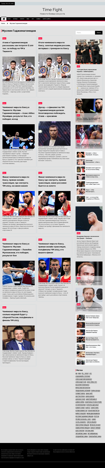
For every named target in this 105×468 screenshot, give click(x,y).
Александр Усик (81, 382)
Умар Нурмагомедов (82, 425)
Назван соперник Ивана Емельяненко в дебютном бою (88, 308)
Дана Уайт (89, 393)
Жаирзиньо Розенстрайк (93, 402)
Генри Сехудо (95, 390)
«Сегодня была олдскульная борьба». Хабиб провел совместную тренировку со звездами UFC (86, 71)
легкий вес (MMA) (81, 433)
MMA (79, 373)
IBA (76, 373)
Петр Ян (96, 416)
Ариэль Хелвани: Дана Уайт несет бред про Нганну (92, 317)
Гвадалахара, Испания (83, 390)
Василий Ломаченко (82, 385)
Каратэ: (87, 407)
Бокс (9, 18)
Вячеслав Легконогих (83, 387)
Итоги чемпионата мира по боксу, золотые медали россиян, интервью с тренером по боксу (54, 45)
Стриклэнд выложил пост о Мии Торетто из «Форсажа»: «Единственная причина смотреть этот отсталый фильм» (93, 183)
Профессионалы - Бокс (83, 419)
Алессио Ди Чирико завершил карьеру (92, 331)
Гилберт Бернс (80, 393)
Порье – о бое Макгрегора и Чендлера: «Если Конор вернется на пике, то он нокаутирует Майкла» (93, 190)
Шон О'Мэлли (80, 430)
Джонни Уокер (80, 399)
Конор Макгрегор (93, 410)
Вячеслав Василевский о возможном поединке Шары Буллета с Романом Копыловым (93, 324)
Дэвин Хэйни (80, 402)
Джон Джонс (90, 396)
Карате (22, 18)
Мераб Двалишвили (93, 413)
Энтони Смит (89, 430)
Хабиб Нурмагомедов (83, 427)
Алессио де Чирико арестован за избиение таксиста (93, 361)
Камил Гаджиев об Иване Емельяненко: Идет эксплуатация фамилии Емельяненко (89, 281)
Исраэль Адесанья (92, 405)
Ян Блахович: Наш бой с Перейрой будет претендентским (93, 353)
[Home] (3, 19)
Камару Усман (80, 407)
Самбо (38, 18)
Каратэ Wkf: (95, 407)
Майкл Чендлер (81, 413)
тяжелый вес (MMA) (95, 436)
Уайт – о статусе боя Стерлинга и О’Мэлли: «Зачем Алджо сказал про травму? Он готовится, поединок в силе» (93, 198)
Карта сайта (46, 18)
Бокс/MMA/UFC (92, 382)
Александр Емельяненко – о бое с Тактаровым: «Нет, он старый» (92, 161)
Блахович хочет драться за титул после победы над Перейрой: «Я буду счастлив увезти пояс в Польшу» (93, 168)
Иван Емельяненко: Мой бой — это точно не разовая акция (93, 346)
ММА (28, 18)
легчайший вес (93, 433)
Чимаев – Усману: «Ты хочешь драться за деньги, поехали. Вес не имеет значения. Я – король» (88, 119)
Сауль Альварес (81, 422)
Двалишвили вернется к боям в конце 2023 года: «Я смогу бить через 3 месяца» (93, 176)
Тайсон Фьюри (91, 422)
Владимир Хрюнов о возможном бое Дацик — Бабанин (88, 237)
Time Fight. (52, 9)
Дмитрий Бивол (91, 399)
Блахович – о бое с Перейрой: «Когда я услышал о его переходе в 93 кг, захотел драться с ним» (93, 154)
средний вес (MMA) (82, 436)
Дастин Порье (80, 396)
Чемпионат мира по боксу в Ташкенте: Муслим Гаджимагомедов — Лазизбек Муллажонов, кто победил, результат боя (17, 250)
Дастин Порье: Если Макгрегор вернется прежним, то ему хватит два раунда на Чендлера (92, 339)
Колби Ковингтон (81, 410)
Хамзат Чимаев (95, 427)
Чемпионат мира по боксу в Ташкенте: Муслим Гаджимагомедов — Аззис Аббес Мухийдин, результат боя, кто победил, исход (18, 113)
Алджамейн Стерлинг (83, 376)
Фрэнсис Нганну (95, 425)
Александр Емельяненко (84, 379)
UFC (33, 18)
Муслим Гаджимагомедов (84, 416)
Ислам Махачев (81, 405)
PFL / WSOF (85, 373)
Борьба (15, 18)
